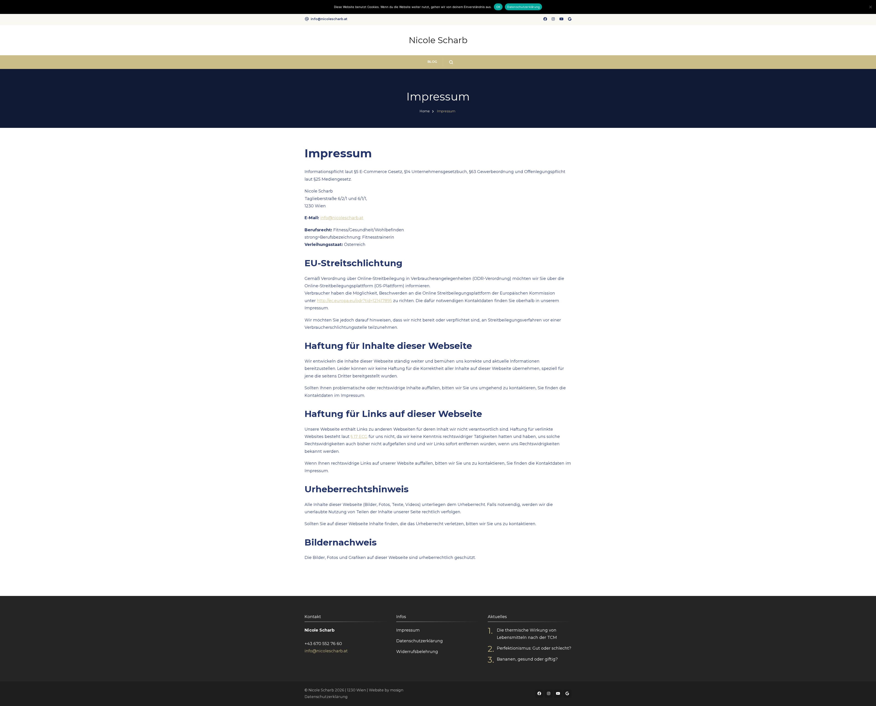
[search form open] (448, 62)
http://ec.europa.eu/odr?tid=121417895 (354, 300)
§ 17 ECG (359, 436)
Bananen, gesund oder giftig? (527, 659)
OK (498, 7)
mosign (396, 690)
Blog (432, 62)
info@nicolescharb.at (329, 19)
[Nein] (870, 7)
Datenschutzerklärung (419, 640)
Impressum (408, 630)
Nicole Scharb (438, 40)
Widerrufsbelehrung (417, 651)
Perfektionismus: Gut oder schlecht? (534, 648)
